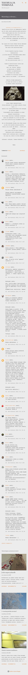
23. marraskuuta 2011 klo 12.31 (15, 507)
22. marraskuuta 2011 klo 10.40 (15, 291)
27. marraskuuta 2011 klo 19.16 (15, 540)
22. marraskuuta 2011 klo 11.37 (15, 356)
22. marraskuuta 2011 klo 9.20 (14, 241)
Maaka (7, 171)
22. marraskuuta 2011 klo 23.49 (15, 452)
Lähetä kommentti (7, 543)
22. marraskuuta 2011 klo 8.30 (14, 183)
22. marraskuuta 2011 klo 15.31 (15, 430)
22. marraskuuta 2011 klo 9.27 (14, 263)
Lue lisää (24, 586)
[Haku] (22, 2)
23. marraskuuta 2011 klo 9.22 (14, 481)
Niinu (7, 442)
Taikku (7, 535)
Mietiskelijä (9, 340)
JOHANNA (7, 245)
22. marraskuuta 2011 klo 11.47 (15, 383)
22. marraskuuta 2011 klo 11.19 (15, 303)
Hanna (7, 160)
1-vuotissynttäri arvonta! (9, 611)
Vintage (7, 267)
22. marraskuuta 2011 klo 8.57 (14, 217)
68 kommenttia (12, 586)
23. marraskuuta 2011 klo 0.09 (14, 462)
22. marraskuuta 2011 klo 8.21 (14, 167)
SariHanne (8, 295)
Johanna (7, 187)
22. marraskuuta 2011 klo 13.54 (15, 411)
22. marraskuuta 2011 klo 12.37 (15, 401)
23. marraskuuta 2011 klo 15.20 (15, 531)
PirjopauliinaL (10, 415)
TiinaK (7, 231)
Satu (6, 201)
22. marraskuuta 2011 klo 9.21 (14, 253)
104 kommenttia (12, 625)
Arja (6, 434)
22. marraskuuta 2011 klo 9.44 (14, 277)
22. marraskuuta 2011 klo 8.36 (14, 197)
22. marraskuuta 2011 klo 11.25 (15, 344)
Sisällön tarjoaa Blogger (14, 671)
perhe (9, 150)
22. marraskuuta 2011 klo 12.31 (15, 391)
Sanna (7, 395)
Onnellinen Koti (10, 405)
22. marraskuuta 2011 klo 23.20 (15, 438)
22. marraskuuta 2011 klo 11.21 (15, 336)
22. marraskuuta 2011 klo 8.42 (14, 207)
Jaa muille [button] (22, 150)
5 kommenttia (11, 664)
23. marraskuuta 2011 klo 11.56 (15, 492)
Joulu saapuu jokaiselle (8, 572)
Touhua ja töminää (8, 3)
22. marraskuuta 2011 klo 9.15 (14, 227)
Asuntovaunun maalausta (9, 650)
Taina (7, 360)
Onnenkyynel (9, 466)
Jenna (7, 457)
